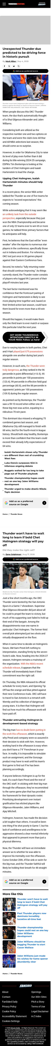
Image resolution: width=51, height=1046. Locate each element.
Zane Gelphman (13, 554)
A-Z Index (36, 1016)
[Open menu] (4, 4)
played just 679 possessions (28, 351)
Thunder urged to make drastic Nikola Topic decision (25, 490)
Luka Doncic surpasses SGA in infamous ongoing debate (21, 464)
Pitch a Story (37, 1001)
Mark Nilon (11, 61)
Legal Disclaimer (40, 1011)
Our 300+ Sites (38, 996)
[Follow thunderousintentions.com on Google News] (44, 503)
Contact (6, 996)
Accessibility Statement (14, 1016)
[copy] (18, 66)
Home (5, 514)
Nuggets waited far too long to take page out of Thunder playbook (24, 472)
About (5, 992)
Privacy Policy (9, 1006)
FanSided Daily (10, 1001)
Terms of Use (38, 1006)
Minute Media (15, 1028)
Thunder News (16, 514)
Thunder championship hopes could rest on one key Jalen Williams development (24, 481)
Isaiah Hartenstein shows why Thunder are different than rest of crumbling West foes (26, 455)
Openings (36, 992)
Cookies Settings (11, 1021)
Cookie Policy (9, 1011)
